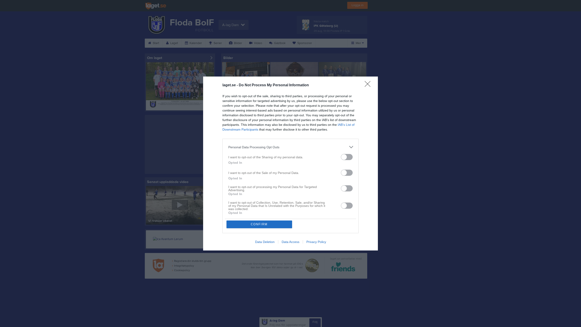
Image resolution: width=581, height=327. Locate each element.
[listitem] (290, 147)
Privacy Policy (316, 242)
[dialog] (290, 163)
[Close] (369, 85)
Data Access (290, 242)
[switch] (347, 157)
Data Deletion (265, 242)
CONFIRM (259, 224)
